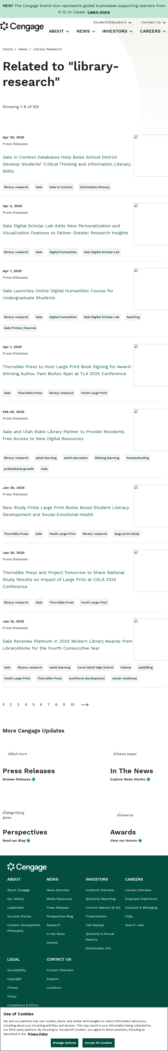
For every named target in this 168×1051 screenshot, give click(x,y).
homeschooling (137, 458)
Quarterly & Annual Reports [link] (100, 936)
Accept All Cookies (98, 1042)
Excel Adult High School (95, 667)
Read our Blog (14, 841)
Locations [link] (54, 987)
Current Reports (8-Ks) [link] (103, 907)
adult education (76, 458)
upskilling (145, 667)
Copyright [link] (14, 979)
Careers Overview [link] (138, 890)
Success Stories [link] (19, 916)
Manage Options (64, 1042)
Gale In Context (61, 187)
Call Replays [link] (95, 925)
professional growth (19, 468)
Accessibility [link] (16, 970)
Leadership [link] (15, 907)
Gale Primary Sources (20, 328)
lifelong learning (107, 458)
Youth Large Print (94, 393)
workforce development (87, 678)
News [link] (23, 49)
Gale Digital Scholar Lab (101, 252)
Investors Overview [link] (100, 890)
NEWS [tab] (83, 31)
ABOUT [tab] (56, 31)
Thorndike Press (30, 393)
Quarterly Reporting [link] (100, 899)
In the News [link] (56, 934)
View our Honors (123, 841)
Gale (39, 187)
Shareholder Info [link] (98, 948)
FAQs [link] (129, 916)
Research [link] (53, 925)
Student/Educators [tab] (109, 22)
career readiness (124, 678)
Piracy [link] (11, 996)
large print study (127, 533)
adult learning (46, 458)
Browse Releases (16, 779)
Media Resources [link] (59, 899)
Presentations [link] (96, 916)
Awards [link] (52, 942)
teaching (133, 317)
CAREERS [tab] (150, 31)
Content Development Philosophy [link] (23, 927)
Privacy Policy (38, 1034)
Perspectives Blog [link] (60, 916)
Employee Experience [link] (141, 899)
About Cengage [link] (18, 890)
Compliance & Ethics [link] (22, 1005)
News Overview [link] (58, 890)
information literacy (95, 187)
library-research (16, 187)
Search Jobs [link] (134, 925)
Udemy (126, 667)
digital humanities (63, 252)
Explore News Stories (127, 779)
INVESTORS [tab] (114, 31)
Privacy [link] (12, 987)
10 (72, 704)
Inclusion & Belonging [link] (141, 907)
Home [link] (8, 49)
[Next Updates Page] (85, 704)
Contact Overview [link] (60, 970)
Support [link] (53, 979)
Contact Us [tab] (151, 22)
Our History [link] (15, 899)
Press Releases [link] (58, 907)
